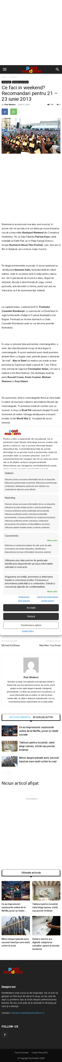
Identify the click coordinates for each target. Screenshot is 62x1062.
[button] (57, 69)
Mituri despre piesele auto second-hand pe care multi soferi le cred (16, 942)
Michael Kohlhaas (11, 645)
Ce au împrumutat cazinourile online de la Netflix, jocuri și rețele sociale (38, 731)
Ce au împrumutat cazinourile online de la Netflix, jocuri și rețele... (14, 907)
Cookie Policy (28, 631)
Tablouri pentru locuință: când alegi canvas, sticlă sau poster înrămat (37, 746)
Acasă (4, 77)
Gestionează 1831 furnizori (24, 599)
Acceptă (31, 607)
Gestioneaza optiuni (31, 625)
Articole (13, 77)
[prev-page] (4, 773)
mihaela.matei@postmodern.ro (27, 1012)
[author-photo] (31, 672)
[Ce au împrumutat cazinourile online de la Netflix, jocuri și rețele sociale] (9, 735)
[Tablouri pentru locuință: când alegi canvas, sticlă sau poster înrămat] (9, 750)
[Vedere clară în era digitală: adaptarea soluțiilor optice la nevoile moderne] (46, 934)
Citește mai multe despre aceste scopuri (47, 599)
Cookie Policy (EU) (40, 1052)
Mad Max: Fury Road (49, 645)
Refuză (31, 616)
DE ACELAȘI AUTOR (43, 717)
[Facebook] (5, 1035)
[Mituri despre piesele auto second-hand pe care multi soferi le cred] (9, 766)
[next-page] (9, 773)
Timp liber (6, 82)
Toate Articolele (22, 1052)
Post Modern (10, 104)
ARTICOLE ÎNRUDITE (19, 717)
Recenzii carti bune (20, 82)
